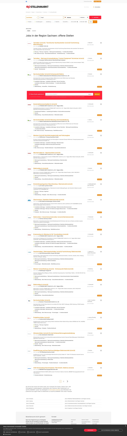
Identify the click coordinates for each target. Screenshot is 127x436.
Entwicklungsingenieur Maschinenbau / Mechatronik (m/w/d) (52, 184)
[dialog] (63, 430)
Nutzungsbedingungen (62, 96)
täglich (89, 94)
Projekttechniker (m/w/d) (41, 317)
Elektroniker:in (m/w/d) (40, 168)
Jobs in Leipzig (29, 401)
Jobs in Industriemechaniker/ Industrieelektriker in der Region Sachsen (80, 403)
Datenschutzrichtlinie (54, 96)
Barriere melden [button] (85, 419)
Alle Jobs (35, 46)
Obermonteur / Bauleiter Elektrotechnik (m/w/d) (48, 200)
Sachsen (58, 390)
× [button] (125, 425)
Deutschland (52, 390)
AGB (72, 422)
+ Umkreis (82, 17)
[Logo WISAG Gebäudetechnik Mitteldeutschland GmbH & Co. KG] (29, 75)
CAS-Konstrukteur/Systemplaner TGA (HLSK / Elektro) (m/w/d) (53, 368)
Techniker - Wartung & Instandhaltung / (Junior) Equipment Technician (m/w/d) (58, 58)
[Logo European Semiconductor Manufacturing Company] (29, 59)
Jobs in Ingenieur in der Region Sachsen (73, 408)
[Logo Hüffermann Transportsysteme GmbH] (29, 136)
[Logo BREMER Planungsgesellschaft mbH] (29, 369)
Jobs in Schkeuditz (30, 403)
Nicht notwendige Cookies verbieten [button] (110, 430)
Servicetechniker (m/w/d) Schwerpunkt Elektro (48, 74)
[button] (87, 17)
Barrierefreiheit (95, 419)
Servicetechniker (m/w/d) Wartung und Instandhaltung (51, 120)
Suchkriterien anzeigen (35, 96)
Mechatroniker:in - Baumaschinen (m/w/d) (46, 153)
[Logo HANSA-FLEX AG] (29, 43)
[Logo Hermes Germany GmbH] (29, 218)
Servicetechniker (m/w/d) (41, 300)
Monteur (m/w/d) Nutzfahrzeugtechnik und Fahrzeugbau (51, 135)
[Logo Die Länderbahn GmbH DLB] (29, 334)
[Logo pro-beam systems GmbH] (29, 185)
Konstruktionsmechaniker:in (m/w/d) (45, 104)
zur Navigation (95, 422)
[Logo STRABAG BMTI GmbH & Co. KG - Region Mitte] (29, 105)
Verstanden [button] (90, 430)
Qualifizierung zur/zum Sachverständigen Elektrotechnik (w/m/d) (54, 350)
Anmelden (97, 7)
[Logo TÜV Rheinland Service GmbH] (29, 351)
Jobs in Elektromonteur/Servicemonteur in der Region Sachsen (78, 406)
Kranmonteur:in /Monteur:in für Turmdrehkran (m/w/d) (50, 234)
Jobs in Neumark (29, 406)
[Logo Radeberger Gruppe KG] (29, 270)
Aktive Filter (28, 28)
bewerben (99, 53)
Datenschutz (73, 424)
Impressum (73, 419)
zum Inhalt (94, 424)
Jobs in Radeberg (30, 408)
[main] (63, 211)
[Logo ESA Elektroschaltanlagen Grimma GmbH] (29, 200)
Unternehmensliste (88, 1)
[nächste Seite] (67, 381)
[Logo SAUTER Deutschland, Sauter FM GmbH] (29, 252)
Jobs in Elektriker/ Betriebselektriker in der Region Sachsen (77, 398)
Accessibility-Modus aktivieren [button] (86, 422)
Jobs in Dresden (29, 398)
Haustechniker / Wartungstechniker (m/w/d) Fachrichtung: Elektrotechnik (57, 252)
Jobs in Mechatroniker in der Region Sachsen (74, 401)
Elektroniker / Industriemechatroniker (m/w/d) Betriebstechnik (53, 217)
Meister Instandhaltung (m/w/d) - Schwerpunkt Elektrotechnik (53, 269)
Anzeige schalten (97, 1)
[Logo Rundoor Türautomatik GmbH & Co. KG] (29, 301)
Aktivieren (97, 94)
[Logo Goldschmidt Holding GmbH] (29, 318)
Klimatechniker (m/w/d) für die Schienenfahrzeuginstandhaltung (54, 333)
